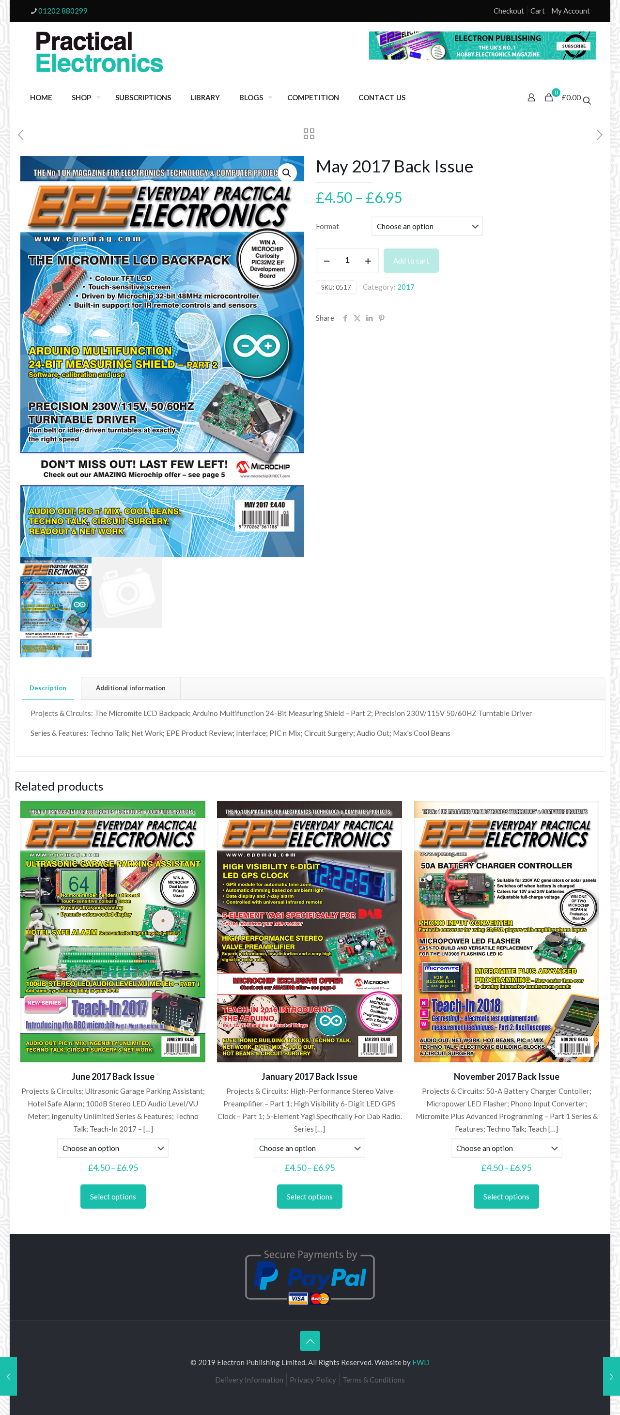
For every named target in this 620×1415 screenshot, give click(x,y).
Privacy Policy (313, 1379)
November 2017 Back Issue (506, 1076)
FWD (421, 1362)
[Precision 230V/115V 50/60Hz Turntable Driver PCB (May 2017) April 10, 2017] (611, 1376)
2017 (406, 286)
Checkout (509, 10)
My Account (570, 10)
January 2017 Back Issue (309, 1076)
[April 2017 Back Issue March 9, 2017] (8, 1376)
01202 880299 (63, 10)
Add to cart (411, 260)
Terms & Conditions (373, 1379)
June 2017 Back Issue (113, 1076)
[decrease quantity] (326, 260)
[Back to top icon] (310, 1341)
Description (48, 688)
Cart (537, 10)
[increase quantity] (367, 260)
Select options (113, 1196)
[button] (287, 173)
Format (327, 226)
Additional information (131, 688)
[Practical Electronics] (100, 52)
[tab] (48, 688)
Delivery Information (249, 1379)
